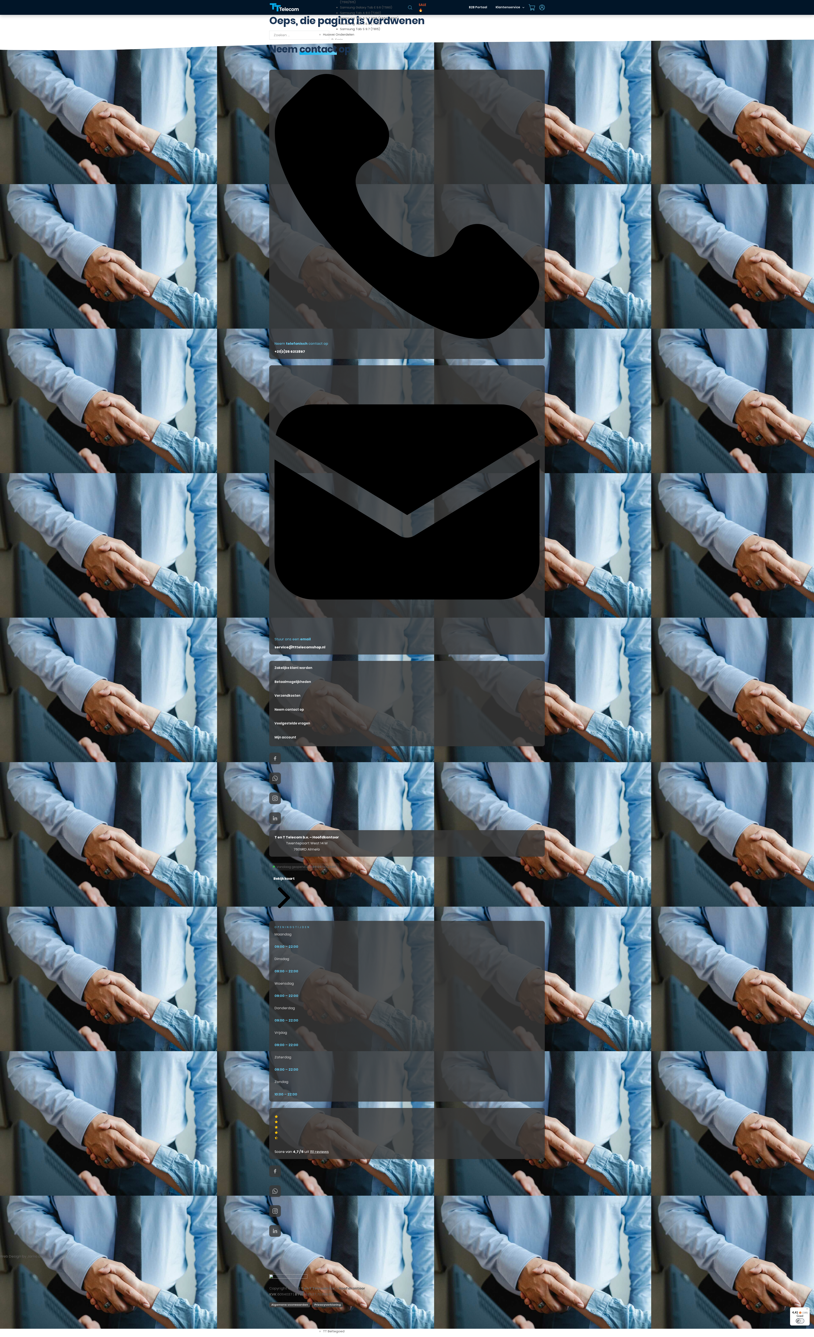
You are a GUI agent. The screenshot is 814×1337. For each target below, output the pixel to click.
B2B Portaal (478, 7)
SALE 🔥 (422, 8)
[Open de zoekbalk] (410, 8)
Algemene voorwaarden (289, 1305)
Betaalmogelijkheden (293, 682)
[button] (284, 892)
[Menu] (807, 1309)
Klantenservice (508, 7)
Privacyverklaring (327, 1305)
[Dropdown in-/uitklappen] (523, 7)
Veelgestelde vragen (292, 723)
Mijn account (285, 737)
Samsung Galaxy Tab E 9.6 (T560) (366, 7)
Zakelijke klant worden (293, 668)
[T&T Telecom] (284, 7)
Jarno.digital (38, 1256)
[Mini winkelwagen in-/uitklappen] (532, 7)
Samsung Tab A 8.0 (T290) (360, 13)
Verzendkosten (287, 695)
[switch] (800, 1320)
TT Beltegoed (333, 1331)
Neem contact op (289, 709)
